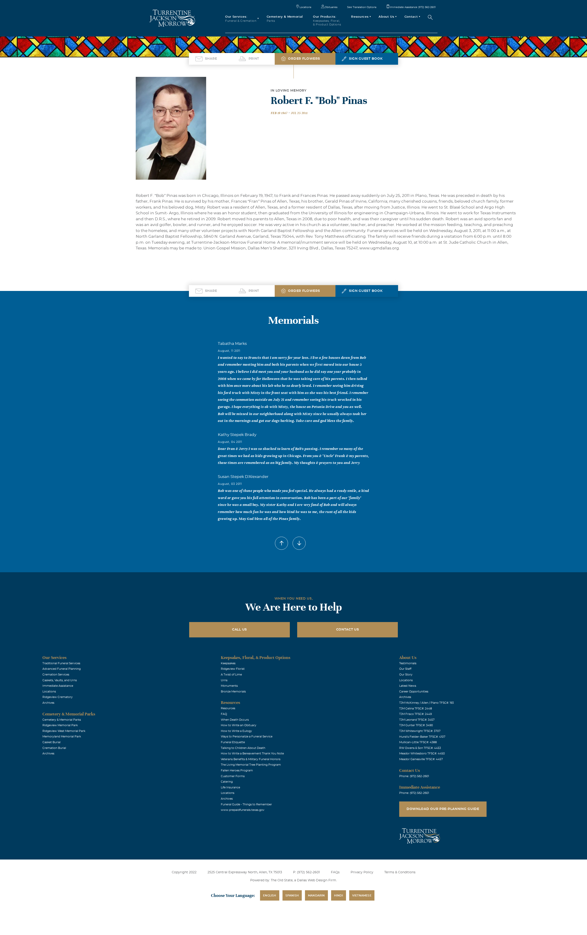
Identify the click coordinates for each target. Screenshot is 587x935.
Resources (228, 708)
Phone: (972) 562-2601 (414, 776)
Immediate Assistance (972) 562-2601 (413, 7)
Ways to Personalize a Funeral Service (246, 736)
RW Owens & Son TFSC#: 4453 (420, 748)
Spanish (292, 895)
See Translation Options (361, 7)
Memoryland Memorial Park (61, 736)
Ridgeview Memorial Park (60, 725)
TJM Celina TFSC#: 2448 (415, 708)
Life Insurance (230, 787)
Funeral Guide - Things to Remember (246, 804)
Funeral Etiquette (233, 742)
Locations (305, 7)
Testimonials (407, 663)
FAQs (335, 872)
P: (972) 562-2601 (306, 872)
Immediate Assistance (57, 685)
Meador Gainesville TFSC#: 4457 (421, 759)
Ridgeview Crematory (57, 697)
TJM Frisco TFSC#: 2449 (415, 714)
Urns (224, 680)
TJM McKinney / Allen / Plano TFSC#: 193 (426, 702)
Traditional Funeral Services (61, 663)
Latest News (407, 685)
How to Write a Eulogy (236, 731)
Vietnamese (361, 895)
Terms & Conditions (399, 872)
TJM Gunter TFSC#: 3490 (416, 725)
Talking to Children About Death (243, 748)
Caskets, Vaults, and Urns (59, 680)
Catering (227, 781)
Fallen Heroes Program (237, 770)
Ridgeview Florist (233, 668)
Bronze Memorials (233, 691)
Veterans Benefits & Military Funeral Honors (250, 759)
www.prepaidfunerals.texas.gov (242, 810)
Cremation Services (55, 674)
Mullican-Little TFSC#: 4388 (418, 742)
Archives (48, 702)
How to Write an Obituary (238, 725)
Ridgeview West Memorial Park (63, 731)
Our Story (406, 674)
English (269, 895)
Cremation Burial (54, 748)
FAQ (224, 714)
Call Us (239, 629)
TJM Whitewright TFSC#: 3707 (419, 731)
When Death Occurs (235, 719)
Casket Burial (51, 742)
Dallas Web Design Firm (316, 880)
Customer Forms (233, 776)
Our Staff (405, 668)
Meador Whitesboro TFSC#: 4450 (422, 753)
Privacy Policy (362, 872)
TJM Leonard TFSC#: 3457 (417, 719)
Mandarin (316, 895)
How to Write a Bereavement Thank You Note (252, 753)
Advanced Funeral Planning (61, 668)
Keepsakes (228, 663)
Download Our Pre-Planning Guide (443, 809)
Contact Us (347, 629)
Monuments (229, 685)
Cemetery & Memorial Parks (61, 719)
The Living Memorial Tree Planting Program (251, 764)
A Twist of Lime (231, 674)
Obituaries (331, 7)
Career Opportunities (413, 691)
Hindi (338, 895)
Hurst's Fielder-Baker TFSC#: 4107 (422, 736)
